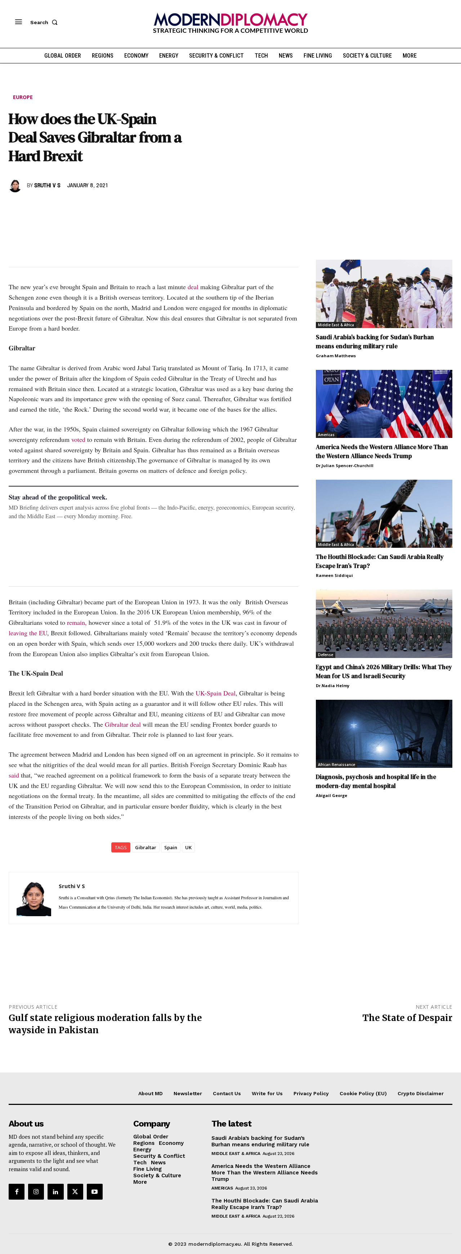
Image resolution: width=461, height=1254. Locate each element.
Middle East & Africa (336, 324)
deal (194, 286)
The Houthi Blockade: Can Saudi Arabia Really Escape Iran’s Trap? (264, 1203)
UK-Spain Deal (216, 693)
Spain (170, 847)
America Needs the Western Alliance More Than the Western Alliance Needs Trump (382, 451)
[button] (45, 22)
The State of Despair (407, 1018)
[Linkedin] (65, 207)
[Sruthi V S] (16, 185)
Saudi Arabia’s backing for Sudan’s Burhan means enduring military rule (375, 341)
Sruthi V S (47, 185)
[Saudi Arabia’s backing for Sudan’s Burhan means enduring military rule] (384, 294)
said (14, 775)
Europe (23, 97)
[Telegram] (98, 207)
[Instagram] (36, 1192)
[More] (115, 207)
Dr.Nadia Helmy (332, 685)
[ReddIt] (82, 207)
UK (188, 847)
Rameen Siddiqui (334, 575)
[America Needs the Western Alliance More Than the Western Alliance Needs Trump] (384, 404)
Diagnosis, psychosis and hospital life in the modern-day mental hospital (376, 781)
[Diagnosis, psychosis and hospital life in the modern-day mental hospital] (384, 734)
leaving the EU (28, 632)
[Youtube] (95, 1192)
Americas (326, 434)
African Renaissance (336, 764)
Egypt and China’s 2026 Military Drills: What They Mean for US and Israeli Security (384, 671)
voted (79, 439)
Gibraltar (145, 847)
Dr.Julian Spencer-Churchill (344, 465)
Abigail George (331, 795)
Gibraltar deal (123, 724)
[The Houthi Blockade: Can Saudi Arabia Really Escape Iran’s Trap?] (384, 514)
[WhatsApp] (49, 207)
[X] (32, 207)
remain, (77, 622)
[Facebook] (16, 207)
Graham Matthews (336, 355)
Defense (325, 654)
